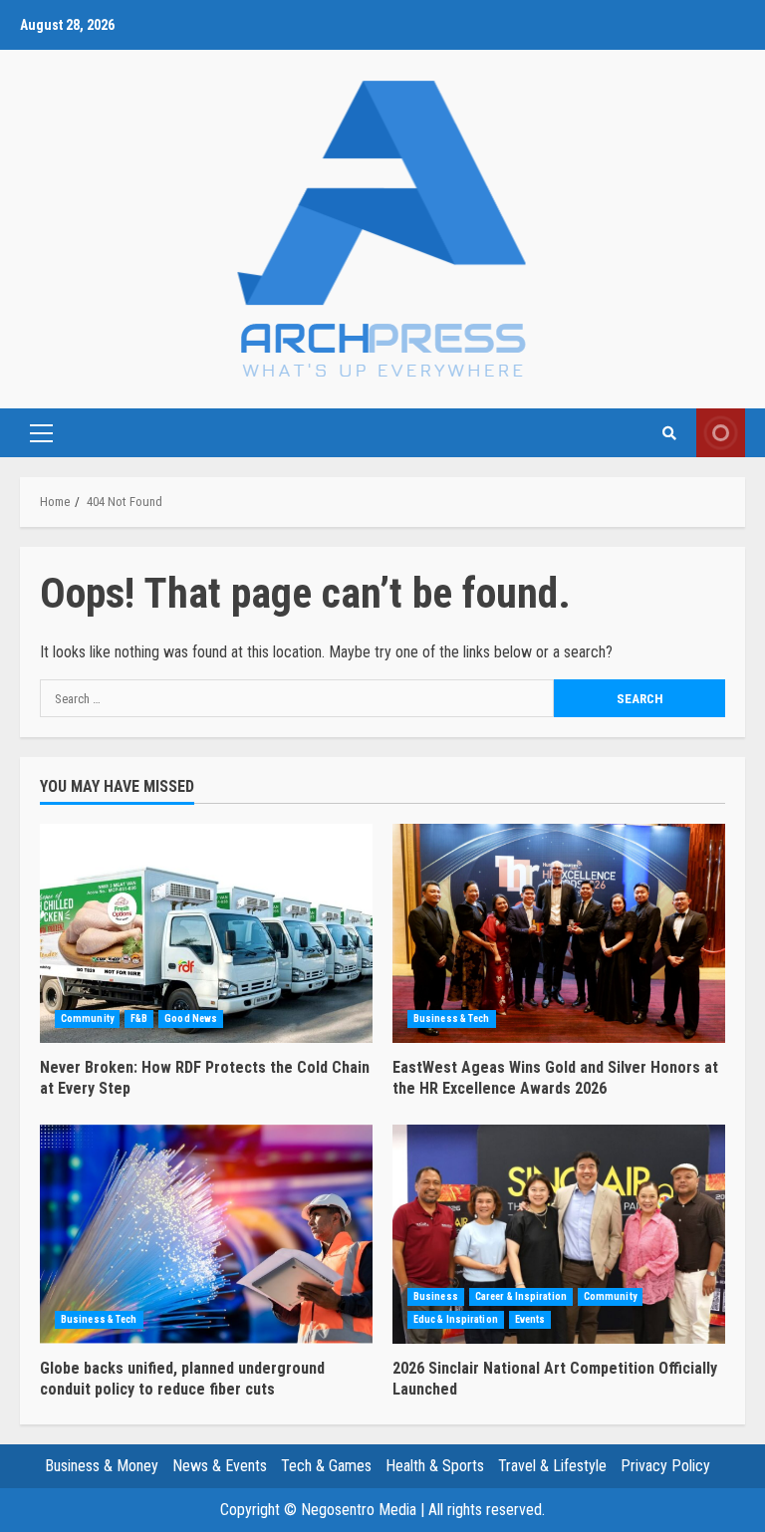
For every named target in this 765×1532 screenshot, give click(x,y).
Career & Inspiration (521, 1296)
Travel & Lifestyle (552, 1465)
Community (87, 1018)
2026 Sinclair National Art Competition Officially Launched (558, 1234)
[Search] (668, 433)
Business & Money (101, 1465)
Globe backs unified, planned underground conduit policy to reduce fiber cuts (206, 1234)
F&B (138, 1018)
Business (435, 1296)
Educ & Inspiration (455, 1319)
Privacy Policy (665, 1465)
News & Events (219, 1465)
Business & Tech (451, 1018)
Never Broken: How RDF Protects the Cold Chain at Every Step (206, 933)
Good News (190, 1018)
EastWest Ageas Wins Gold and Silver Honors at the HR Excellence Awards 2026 (558, 933)
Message (720, 432)
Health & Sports (434, 1465)
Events (530, 1319)
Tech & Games (326, 1465)
